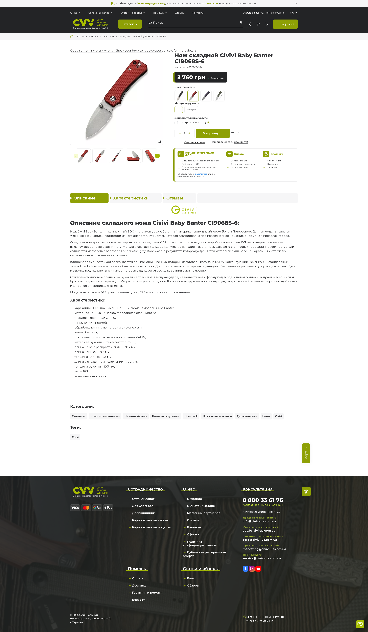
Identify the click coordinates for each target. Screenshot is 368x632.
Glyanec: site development (265, 617)
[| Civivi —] (90, 24)
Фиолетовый (206, 95)
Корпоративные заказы (150, 520)
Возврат (138, 599)
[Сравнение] (258, 24)
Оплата (137, 578)
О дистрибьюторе (201, 506)
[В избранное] (237, 135)
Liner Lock (191, 416)
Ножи (266, 416)
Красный (193, 95)
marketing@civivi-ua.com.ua (264, 549)
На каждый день (136, 416)
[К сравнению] (232, 135)
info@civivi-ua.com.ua (259, 521)
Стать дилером (143, 499)
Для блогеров (142, 506)
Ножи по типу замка (165, 416)
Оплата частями (194, 142)
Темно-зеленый (218, 95)
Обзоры (193, 585)
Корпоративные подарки (151, 527)
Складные (78, 416)
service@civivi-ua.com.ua (262, 558)
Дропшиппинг (143, 513)
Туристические (247, 416)
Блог (190, 578)
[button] (76, 156)
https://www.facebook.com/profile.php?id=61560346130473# (245, 569)
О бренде (194, 499)
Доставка (139, 585)
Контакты (198, 12)
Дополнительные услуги (191, 118)
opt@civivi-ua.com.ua (259, 530)
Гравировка (192, 122)
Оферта (193, 534)
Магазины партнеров (203, 513)
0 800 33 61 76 (253, 12)
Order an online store (261, 621)
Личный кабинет (250, 24)
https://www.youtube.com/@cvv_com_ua (258, 569)
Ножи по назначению (105, 416)
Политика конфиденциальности (200, 543)
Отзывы (180, 12)
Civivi (278, 416)
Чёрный (180, 95)
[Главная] (72, 36)
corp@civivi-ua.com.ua (260, 539)
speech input (241, 22)
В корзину (211, 133)
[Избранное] (266, 24)
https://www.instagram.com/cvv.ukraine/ (252, 569)
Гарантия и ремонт (147, 592)
